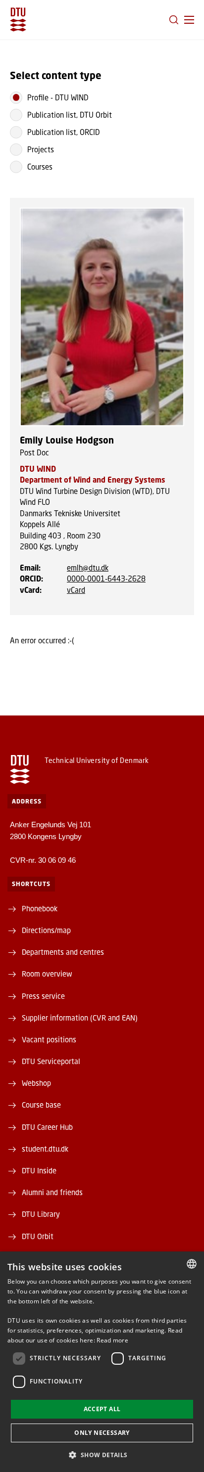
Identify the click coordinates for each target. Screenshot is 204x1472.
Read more (112, 1340)
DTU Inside (39, 1170)
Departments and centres (63, 951)
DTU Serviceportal (51, 1061)
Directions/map (46, 930)
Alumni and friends (52, 1192)
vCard (76, 589)
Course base (41, 1104)
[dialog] (102, 1361)
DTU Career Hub (47, 1126)
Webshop (36, 1082)
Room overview (47, 973)
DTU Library (41, 1213)
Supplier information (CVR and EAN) (80, 1017)
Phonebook (39, 908)
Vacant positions (49, 1039)
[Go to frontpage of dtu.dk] (18, 19)
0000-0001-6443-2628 (106, 578)
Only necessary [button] (102, 1432)
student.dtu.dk (45, 1148)
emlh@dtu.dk (87, 567)
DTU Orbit (37, 1236)
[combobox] (192, 1264)
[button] (189, 20)
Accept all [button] (102, 1409)
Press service (43, 995)
